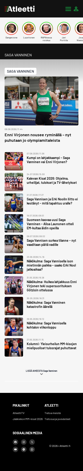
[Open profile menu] (76, 8)
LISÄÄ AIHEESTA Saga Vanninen (41, 370)
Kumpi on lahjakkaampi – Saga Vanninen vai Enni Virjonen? (48, 160)
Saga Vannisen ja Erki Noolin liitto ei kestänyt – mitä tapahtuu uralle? (52, 201)
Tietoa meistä (52, 412)
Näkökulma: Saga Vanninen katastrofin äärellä (46, 305)
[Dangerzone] (11, 28)
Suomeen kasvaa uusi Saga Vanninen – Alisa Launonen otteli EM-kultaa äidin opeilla (50, 224)
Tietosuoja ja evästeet (57, 418)
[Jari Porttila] (64, 28)
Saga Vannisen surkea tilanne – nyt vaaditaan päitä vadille (51, 242)
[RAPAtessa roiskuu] (46, 28)
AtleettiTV (18, 412)
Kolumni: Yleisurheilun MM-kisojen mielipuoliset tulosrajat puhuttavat (52, 346)
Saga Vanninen (20, 71)
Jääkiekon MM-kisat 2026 (28, 418)
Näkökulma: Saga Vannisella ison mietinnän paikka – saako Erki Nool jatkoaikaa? (51, 265)
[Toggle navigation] (68, 9)
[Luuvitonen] (29, 28)
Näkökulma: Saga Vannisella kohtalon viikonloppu (46, 325)
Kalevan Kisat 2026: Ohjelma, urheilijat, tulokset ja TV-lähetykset (52, 180)
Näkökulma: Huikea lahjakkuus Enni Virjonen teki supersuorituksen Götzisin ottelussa (52, 286)
